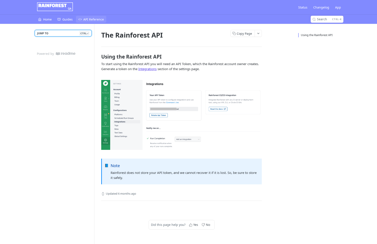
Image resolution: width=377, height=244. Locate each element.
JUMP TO (62, 33)
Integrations (147, 69)
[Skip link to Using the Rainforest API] (98, 57)
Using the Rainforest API (316, 35)
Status (302, 7)
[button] (181, 115)
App (338, 7)
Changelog (321, 7)
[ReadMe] (65, 53)
